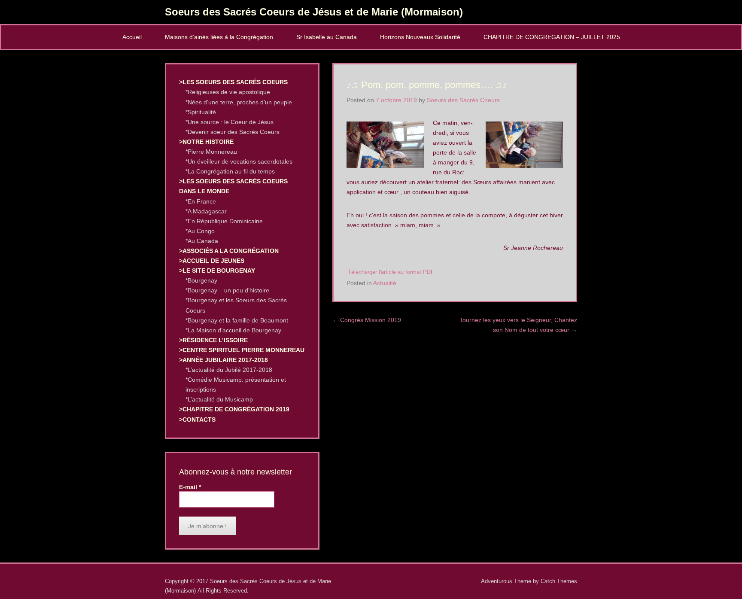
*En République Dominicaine (224, 221)
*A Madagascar (206, 211)
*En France (201, 201)
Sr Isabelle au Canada (326, 36)
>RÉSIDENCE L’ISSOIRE (213, 340)
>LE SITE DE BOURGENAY (217, 270)
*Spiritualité (201, 112)
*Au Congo (200, 231)
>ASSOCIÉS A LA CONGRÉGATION (229, 250)
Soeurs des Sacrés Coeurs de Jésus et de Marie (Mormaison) (314, 12)
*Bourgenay (201, 280)
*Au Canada (202, 240)
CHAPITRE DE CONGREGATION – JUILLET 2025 (552, 36)
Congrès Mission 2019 (366, 319)
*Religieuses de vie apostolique (228, 91)
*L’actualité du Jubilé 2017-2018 (229, 369)
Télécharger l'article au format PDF (391, 272)
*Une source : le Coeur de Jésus (230, 122)
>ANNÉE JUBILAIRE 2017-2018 (223, 359)
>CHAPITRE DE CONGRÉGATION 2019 (234, 409)
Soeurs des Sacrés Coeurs (463, 100)
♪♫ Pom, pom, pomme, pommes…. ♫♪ (427, 84)
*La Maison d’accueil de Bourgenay (233, 330)
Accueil (132, 36)
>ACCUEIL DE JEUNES (211, 260)
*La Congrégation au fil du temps (230, 171)
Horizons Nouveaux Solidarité (420, 36)
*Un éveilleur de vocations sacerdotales (239, 161)
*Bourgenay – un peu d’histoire (227, 290)
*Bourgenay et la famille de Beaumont (237, 320)
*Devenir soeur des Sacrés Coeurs (233, 131)
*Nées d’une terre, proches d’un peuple (239, 102)
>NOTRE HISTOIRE (206, 141)
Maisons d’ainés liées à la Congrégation (219, 36)
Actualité (384, 283)
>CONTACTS (197, 419)
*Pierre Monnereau (211, 151)
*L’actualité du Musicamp (219, 399)
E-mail (190, 486)
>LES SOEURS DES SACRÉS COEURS (233, 82)
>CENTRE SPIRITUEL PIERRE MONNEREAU (241, 350)
